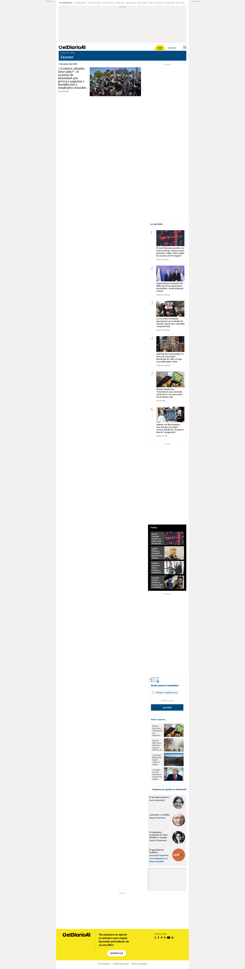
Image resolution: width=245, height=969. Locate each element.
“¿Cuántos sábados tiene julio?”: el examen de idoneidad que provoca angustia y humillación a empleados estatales (72, 78)
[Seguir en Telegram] (161, 937)
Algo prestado (185, 3)
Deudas (151, 3)
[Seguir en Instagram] (165, 937)
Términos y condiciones (139, 964)
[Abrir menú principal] (184, 47)
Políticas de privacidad (121, 964)
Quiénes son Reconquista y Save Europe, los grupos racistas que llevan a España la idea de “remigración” (170, 428)
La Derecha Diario (120, 3)
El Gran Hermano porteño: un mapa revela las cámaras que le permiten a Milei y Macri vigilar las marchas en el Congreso (170, 252)
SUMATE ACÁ (116, 953)
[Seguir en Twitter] (155, 937)
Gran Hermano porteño (94, 3)
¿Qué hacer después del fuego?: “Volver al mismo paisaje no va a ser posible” (157, 760)
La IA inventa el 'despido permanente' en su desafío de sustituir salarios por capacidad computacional (170, 322)
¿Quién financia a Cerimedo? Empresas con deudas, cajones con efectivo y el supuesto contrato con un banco (157, 553)
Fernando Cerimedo (108, 3)
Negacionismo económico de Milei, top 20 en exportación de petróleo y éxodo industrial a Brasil (169, 287)
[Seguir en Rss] (173, 937)
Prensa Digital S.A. (104, 964)
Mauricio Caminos (162, 259)
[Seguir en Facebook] (158, 937)
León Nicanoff (63, 91)
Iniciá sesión (172, 48)
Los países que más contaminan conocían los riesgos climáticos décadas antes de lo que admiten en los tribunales (157, 774)
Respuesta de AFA (169, 3)
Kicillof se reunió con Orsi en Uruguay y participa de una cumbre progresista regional (156, 568)
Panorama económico (81, 3)
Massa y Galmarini (143, 3)
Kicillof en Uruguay (131, 3)
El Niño (178, 3)
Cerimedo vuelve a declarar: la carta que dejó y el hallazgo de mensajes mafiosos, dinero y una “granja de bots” (157, 582)
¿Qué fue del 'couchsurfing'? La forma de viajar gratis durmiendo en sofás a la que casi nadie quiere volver (170, 358)
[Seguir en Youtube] (168, 937)
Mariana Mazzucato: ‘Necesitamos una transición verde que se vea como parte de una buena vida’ (169, 393)
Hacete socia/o (159, 48)
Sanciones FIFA (159, 3)
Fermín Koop (161, 401)
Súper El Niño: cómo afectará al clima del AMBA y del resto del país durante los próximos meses (157, 745)
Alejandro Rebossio (163, 295)
